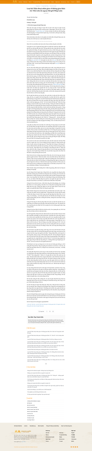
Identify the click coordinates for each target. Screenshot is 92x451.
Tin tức (47, 441)
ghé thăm (24, 441)
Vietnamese (73, 439)
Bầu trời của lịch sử (31, 405)
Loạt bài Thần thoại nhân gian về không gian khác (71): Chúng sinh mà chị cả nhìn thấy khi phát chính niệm (46, 360)
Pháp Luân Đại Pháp (58, 84)
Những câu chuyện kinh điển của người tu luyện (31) (38, 383)
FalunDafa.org (33, 425)
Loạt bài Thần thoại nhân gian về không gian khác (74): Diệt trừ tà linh (42, 349)
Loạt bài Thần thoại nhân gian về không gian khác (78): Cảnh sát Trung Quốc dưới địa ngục (45, 332)
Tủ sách (72, 1)
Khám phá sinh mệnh (50, 437)
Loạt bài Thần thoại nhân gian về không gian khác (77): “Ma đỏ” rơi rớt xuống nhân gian (45, 336)
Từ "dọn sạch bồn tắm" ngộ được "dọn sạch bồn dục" (38, 394)
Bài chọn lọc (63, 1)
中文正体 (73, 437)
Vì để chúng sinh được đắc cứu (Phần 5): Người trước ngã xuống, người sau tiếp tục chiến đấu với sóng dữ (45, 386)
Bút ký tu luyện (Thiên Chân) (32, 411)
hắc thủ (39, 60)
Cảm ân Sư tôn (30, 413)
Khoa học (61, 432)
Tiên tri (47, 434)
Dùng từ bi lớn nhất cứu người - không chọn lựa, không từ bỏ (40, 370)
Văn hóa (47, 432)
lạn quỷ (33, 60)
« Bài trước (29, 304)
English (72, 432)
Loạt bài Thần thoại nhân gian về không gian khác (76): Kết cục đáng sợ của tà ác (44, 339)
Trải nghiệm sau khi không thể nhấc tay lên (36, 392)
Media (60, 437)
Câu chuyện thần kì (30, 419)
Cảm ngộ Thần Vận (30, 415)
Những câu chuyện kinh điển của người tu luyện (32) (38, 373)
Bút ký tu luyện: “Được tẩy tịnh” (33, 409)
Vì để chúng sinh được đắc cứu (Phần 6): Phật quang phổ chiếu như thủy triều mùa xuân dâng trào (45, 380)
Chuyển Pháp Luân (40, 31)
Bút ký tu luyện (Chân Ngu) (32, 407)
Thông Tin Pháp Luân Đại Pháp (52, 425)
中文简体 (73, 434)
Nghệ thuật (48, 439)
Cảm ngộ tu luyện (30, 417)
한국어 (72, 441)
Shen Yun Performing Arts (66, 425)
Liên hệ (25, 425)
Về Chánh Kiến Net (18, 425)
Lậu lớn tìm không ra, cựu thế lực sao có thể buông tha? (39, 389)
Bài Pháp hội (29, 403)
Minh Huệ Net (41, 425)
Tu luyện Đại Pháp (63, 434)
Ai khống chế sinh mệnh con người (33, 401)
